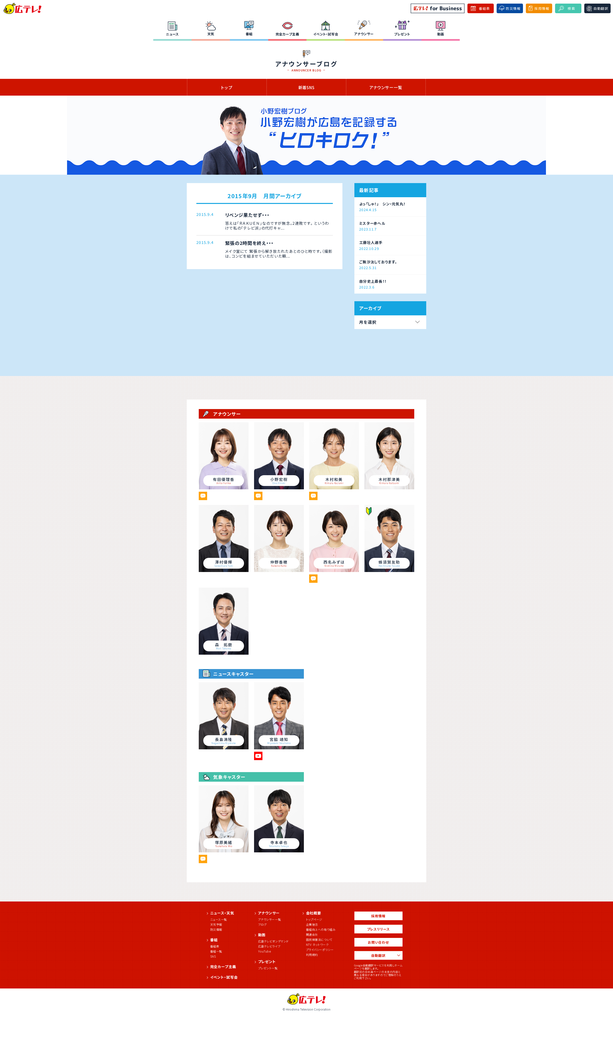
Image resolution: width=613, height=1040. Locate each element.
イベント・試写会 (325, 34)
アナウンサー (364, 33)
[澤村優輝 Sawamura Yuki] (224, 570)
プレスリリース (378, 929)
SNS (213, 956)
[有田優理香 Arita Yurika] (224, 488)
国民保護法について (319, 939)
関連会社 (312, 934)
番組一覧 (216, 951)
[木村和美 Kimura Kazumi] (334, 488)
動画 (440, 34)
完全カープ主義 (287, 34)
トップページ (314, 919)
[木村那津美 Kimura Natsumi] (389, 488)
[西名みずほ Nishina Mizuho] (334, 570)
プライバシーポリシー (320, 950)
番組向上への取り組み (321, 929)
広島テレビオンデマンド (273, 941)
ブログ (262, 924)
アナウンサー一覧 (386, 87)
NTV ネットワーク (317, 944)
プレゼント (402, 34)
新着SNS (306, 87)
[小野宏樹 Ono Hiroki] (279, 488)
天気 (210, 33)
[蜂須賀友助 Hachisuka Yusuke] (389, 570)
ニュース (172, 34)
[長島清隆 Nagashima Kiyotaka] (224, 748)
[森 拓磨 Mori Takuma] (224, 653)
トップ (227, 87)
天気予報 (216, 924)
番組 (249, 33)
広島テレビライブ (269, 946)
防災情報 (216, 929)
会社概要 (313, 912)
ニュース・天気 (222, 912)
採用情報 (378, 915)
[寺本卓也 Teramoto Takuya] (279, 851)
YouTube (264, 951)
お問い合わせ (378, 942)
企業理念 (312, 924)
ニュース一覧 (218, 919)
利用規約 (312, 955)
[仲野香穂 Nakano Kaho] (279, 570)
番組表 (214, 946)
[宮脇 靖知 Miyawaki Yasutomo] (279, 748)
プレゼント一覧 (268, 968)
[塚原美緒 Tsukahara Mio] (224, 851)
